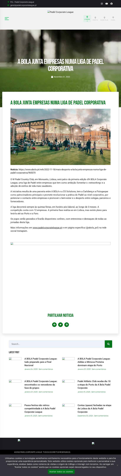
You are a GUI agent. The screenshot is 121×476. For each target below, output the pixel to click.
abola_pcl (93, 227)
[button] (54, 324)
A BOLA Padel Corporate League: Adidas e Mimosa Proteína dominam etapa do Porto (94, 362)
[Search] (108, 344)
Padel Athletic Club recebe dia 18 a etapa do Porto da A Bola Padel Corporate (94, 384)
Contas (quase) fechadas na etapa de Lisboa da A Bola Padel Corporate (94, 408)
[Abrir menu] (7, 18)
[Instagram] (102, 4)
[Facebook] (111, 4)
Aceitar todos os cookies (61, 471)
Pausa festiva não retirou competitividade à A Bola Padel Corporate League (39, 408)
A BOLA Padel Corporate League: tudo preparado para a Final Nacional (40, 362)
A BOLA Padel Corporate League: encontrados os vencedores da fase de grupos (40, 384)
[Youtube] (107, 4)
